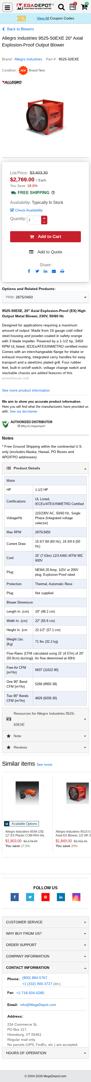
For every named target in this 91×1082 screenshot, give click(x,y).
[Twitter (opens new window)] (30, 897)
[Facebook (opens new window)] (15, 897)
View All (43, 18)
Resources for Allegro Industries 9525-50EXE (44, 719)
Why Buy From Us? (24, 933)
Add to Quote (49, 252)
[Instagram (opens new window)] (76, 897)
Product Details (27, 468)
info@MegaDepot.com (38, 1005)
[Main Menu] (7, 7)
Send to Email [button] (54, 271)
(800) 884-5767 (34, 978)
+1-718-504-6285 (30, 993)
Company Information (27, 956)
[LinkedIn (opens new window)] (61, 897)
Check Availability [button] (29, 210)
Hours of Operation (26, 1053)
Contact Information (27, 968)
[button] (44, 218)
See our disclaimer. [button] (24, 411)
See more (44, 764)
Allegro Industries (28, 59)
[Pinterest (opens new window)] (45, 897)
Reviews (20, 747)
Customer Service (24, 922)
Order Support (21, 945)
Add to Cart (49, 236)
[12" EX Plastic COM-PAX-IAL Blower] (27, 793)
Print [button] (62, 271)
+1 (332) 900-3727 (37, 984)
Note (17, 736)
